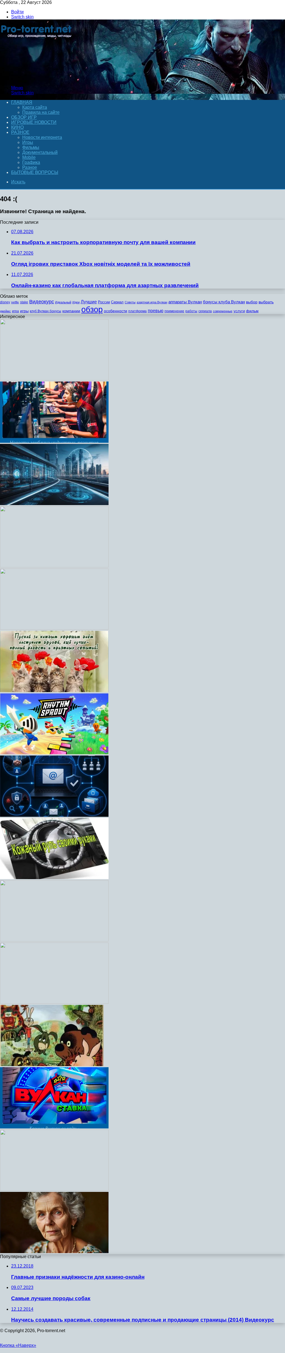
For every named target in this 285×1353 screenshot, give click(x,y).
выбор (251, 302)
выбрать (266, 302)
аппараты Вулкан (185, 301)
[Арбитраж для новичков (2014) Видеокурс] (54, 628)
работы (191, 311)
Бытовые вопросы (34, 172)
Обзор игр (24, 117)
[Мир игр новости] (37, 78)
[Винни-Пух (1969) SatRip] (52, 1064)
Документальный (40, 152)
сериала (205, 311)
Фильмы (30, 147)
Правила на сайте (41, 112)
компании (71, 311)
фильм (252, 311)
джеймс (5, 311)
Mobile (29, 157)
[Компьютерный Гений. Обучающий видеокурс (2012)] (54, 379)
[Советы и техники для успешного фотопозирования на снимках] (54, 1251)
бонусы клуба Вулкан (224, 301)
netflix (15, 302)
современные (222, 311)
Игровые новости (33, 122)
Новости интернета (42, 137)
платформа (137, 311)
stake (24, 302)
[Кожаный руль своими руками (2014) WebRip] (54, 877)
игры (24, 311)
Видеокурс (41, 301)
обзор (92, 309)
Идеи (76, 302)
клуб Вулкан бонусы (45, 311)
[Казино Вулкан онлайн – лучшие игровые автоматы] (54, 1127)
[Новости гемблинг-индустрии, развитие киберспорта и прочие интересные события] (54, 441)
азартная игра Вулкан (152, 302)
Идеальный (63, 302)
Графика (31, 162)
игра (15, 311)
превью (155, 310)
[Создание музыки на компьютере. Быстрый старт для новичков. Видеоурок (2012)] (54, 940)
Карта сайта (34, 107)
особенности (115, 311)
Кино (17, 127)
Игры (27, 142)
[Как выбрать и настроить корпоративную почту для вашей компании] (54, 815)
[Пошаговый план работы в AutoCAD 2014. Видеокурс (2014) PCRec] (54, 1002)
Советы (130, 302)
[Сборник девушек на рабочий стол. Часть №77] (54, 566)
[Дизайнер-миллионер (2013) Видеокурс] (54, 503)
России (104, 302)
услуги (239, 311)
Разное (20, 132)
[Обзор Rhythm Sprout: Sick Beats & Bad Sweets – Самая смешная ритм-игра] (54, 753)
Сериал (117, 302)
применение (174, 311)
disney (5, 302)
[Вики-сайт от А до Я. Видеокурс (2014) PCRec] (54, 1189)
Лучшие (89, 301)
